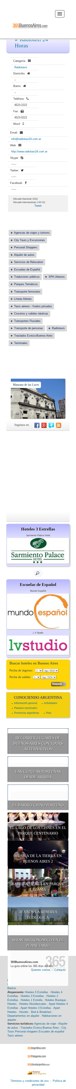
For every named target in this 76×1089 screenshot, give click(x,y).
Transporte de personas (28, 328)
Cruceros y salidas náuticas (31, 313)
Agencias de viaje (45, 1023)
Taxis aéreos (15, 1035)
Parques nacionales (25, 708)
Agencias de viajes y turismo (31, 232)
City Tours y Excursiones (29, 240)
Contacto (59, 969)
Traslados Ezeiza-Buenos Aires (33, 335)
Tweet (38, 205)
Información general (25, 703)
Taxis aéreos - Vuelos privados (33, 306)
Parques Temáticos (26, 284)
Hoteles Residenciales (32, 1003)
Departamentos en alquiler (23, 1015)
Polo (48, 712)
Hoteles (12, 1003)
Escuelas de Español (27, 269)
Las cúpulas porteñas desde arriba (38, 774)
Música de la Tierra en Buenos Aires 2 (38, 858)
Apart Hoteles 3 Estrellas (35, 1007)
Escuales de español (51, 1031)
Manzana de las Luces (26, 384)
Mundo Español (38, 591)
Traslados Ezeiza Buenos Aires (39, 1027)
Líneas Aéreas (23, 298)
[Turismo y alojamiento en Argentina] (38, 1047)
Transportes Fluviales (27, 321)
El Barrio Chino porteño (38, 805)
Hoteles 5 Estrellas (36, 992)
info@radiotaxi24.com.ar (26, 139)
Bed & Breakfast (41, 1012)
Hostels (23, 1012)
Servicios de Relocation (28, 262)
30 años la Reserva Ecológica (38, 915)
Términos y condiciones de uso (29, 1080)
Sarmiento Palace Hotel (38, 535)
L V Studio (38, 632)
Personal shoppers (26, 1031)
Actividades (50, 703)
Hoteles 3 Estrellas (32, 996)
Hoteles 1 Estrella (31, 1000)
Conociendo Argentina (38, 697)
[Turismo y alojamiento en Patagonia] (38, 1056)
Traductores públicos (27, 276)
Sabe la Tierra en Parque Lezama (38, 886)
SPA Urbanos (57, 276)
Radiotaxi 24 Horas (31, 42)
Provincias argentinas (26, 712)
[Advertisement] (38, 471)
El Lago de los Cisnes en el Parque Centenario (38, 830)
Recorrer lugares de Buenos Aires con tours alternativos (38, 743)
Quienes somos (40, 969)
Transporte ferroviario (27, 291)
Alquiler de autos (24, 254)
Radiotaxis (20, 67)
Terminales (20, 343)
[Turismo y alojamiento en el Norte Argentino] (38, 1072)
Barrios (11, 988)
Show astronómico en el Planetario (38, 943)
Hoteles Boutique (55, 1000)
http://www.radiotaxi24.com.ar (29, 151)
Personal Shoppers (25, 247)
